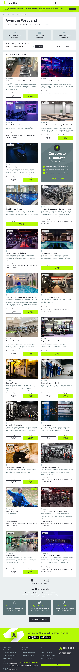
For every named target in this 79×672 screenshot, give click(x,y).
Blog (42, 649)
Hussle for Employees (28, 655)
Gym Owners (26, 649)
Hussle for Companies (28, 652)
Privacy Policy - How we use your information (48, 657)
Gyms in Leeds (7, 658)
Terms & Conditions (47, 652)
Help (42, 647)
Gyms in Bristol (7, 649)
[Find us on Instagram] (65, 654)
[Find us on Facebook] (60, 654)
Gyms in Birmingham (9, 655)
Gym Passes (25, 647)
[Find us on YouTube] (70, 654)
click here (48, 24)
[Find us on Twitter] (63, 654)
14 (44, 580)
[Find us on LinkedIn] (68, 654)
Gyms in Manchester (9, 652)
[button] (22, 77)
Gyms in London (8, 647)
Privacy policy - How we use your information (28, 662)
